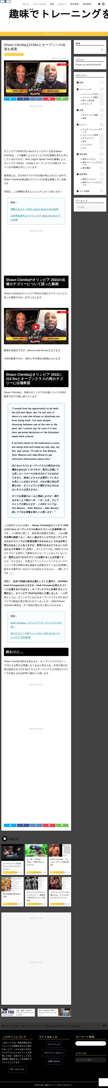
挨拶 (90, 83)
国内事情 (87, 4)
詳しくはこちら (17, 1069)
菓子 (92, 141)
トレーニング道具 (92, 135)
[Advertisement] (36, 126)
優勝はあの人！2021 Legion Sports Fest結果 (34, 209)
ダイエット (92, 104)
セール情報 (28, 9)
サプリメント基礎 (92, 115)
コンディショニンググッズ (92, 130)
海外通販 (92, 168)
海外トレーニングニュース (14, 54)
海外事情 (74, 4)
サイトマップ (54, 1044)
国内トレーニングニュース (92, 183)
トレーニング (39, 4)
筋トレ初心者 (92, 100)
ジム (92, 148)
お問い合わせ (54, 1061)
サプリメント (92, 138)
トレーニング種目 (92, 97)
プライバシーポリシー (54, 1053)
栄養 (52, 4)
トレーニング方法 (92, 94)
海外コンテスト (92, 159)
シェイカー (92, 145)
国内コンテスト (92, 179)
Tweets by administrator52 (88, 65)
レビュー (62, 4)
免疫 (92, 118)
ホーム (26, 4)
